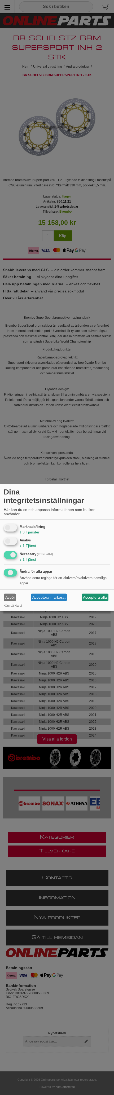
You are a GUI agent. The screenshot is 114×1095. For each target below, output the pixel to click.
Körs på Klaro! (13, 605)
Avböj (10, 597)
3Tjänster (30, 532)
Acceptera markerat (48, 597)
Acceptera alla (95, 597)
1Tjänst (28, 546)
